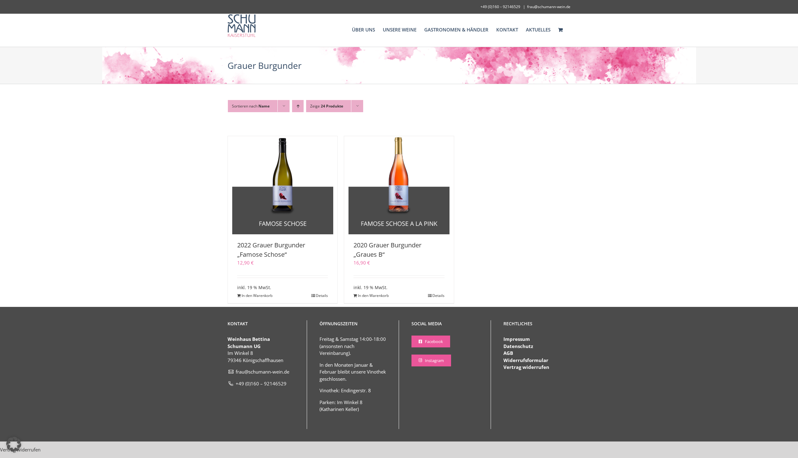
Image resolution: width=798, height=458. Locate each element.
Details (322, 295)
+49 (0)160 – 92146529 (261, 383)
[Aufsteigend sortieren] (298, 106)
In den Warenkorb (257, 295)
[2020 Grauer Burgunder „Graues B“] (399, 185)
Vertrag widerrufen (526, 367)
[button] (13, 444)
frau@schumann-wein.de (548, 6)
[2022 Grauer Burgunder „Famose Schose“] (282, 185)
